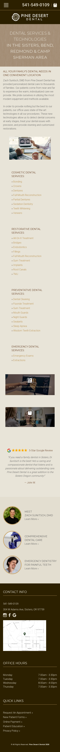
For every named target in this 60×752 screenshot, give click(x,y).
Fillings (16, 251)
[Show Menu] (6, 5)
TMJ (15, 274)
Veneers (17, 213)
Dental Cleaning (21, 299)
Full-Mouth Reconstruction (26, 195)
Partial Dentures (21, 199)
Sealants (17, 321)
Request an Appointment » (18, 712)
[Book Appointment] (55, 5)
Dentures (17, 190)
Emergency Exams (23, 355)
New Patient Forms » (15, 717)
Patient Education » (14, 726)
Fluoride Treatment (23, 303)
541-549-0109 (36, 4)
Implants (17, 265)
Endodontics (19, 247)
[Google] (14, 615)
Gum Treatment (21, 260)
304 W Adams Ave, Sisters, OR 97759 (23, 609)
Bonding (17, 181)
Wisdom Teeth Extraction (26, 330)
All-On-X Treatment (22, 238)
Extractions (18, 360)
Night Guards (19, 317)
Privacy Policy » (11, 730)
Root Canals (19, 269)
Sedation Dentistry (22, 204)
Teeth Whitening (21, 208)
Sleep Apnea (19, 326)
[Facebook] (10, 615)
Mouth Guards (20, 312)
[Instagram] (5, 615)
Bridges (16, 242)
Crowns (16, 186)
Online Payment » (12, 721)
